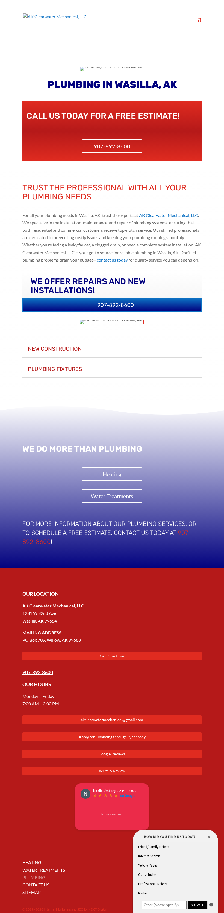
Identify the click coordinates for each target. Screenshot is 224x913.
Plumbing (33, 877)
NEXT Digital (97, 909)
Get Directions (112, 656)
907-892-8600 (112, 146)
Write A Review (112, 770)
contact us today (112, 259)
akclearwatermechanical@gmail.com (112, 719)
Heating (112, 474)
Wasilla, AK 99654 (39, 620)
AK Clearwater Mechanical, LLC (168, 215)
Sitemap (31, 892)
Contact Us (35, 884)
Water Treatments (112, 496)
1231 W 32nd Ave (39, 613)
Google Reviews (112, 753)
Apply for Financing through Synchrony (112, 737)
